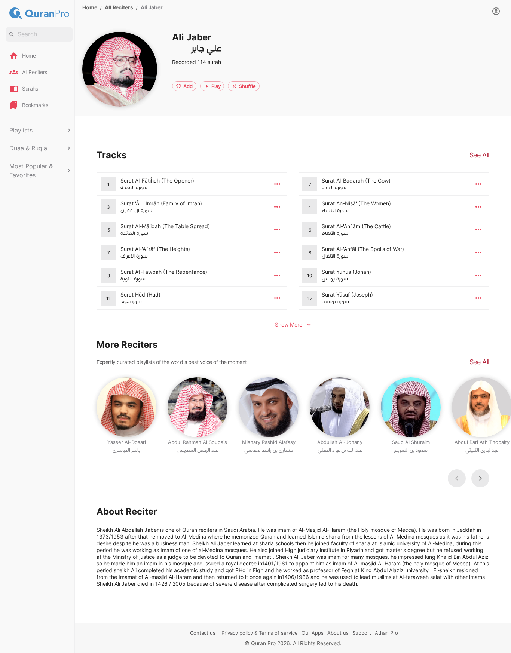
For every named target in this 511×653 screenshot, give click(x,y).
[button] (39, 130)
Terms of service (278, 633)
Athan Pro (386, 633)
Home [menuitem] (29, 55)
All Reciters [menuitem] (34, 72)
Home (89, 7)
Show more (288, 324)
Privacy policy (237, 633)
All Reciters (119, 7)
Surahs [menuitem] (30, 88)
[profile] (496, 11)
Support (361, 633)
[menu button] (277, 184)
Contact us (202, 633)
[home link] (39, 13)
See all (479, 362)
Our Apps (313, 633)
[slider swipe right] (480, 478)
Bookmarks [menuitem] (35, 105)
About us (338, 633)
